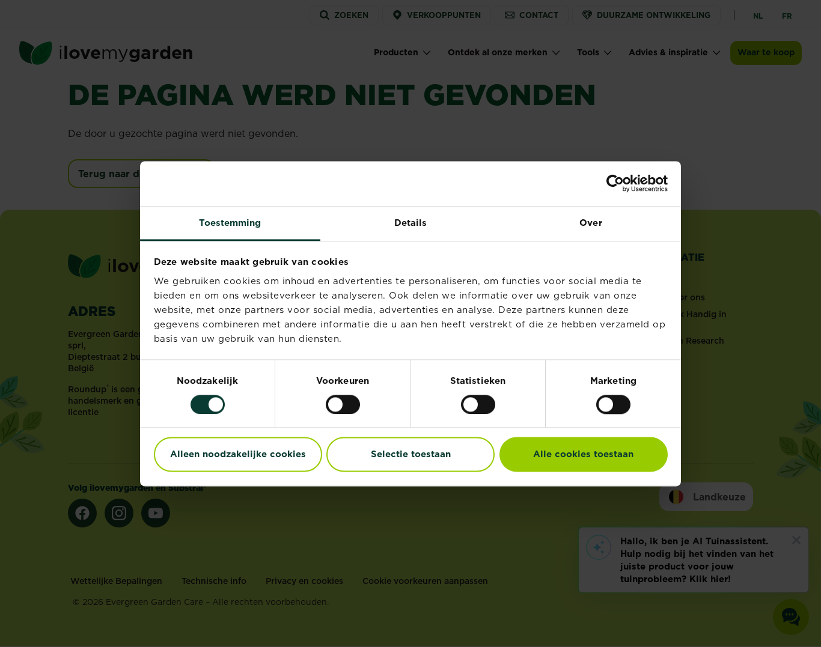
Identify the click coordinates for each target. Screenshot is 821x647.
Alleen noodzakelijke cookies (238, 454)
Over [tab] (590, 222)
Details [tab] (410, 222)
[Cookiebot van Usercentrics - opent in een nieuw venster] (615, 183)
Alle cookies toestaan (583, 454)
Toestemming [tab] (230, 222)
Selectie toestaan (411, 454)
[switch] (343, 404)
